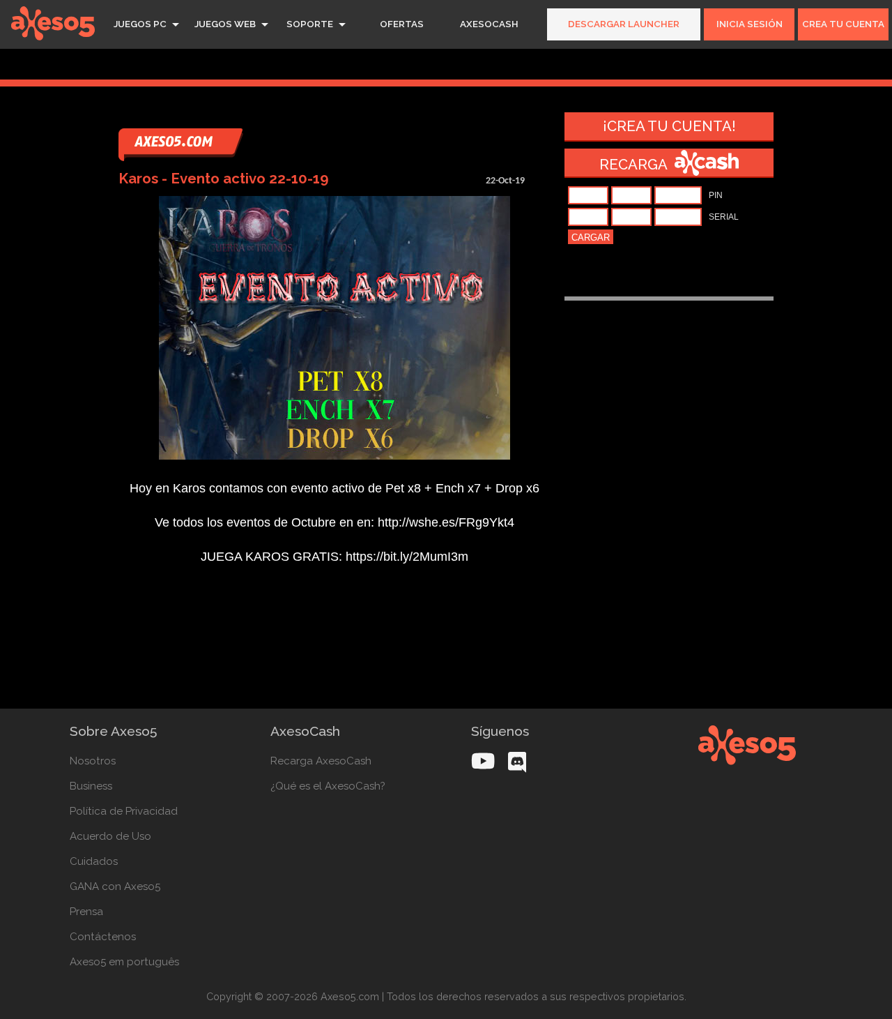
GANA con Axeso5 (115, 886)
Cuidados (94, 861)
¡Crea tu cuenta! (669, 126)
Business (91, 786)
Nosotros (93, 761)
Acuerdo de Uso (110, 836)
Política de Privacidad (124, 811)
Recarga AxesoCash (320, 761)
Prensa (86, 911)
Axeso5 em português (124, 962)
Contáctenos (103, 936)
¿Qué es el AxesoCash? (327, 786)
